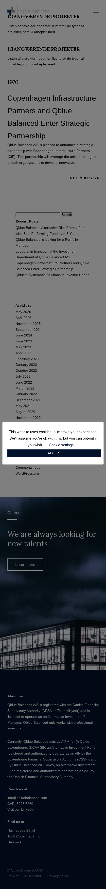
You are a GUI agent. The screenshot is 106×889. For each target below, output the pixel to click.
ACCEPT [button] (54, 453)
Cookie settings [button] (61, 445)
